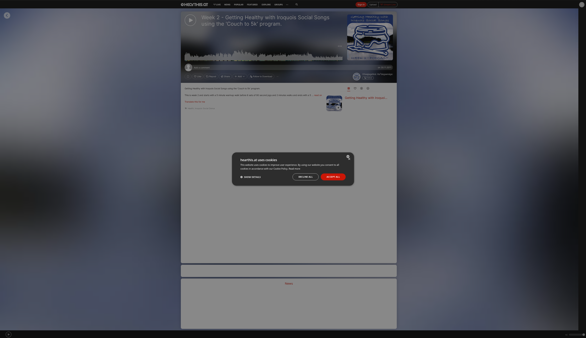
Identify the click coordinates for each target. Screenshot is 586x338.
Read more (294, 168)
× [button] (349, 159)
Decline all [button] (305, 176)
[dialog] (293, 169)
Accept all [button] (333, 176)
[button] (250, 177)
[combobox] (348, 156)
